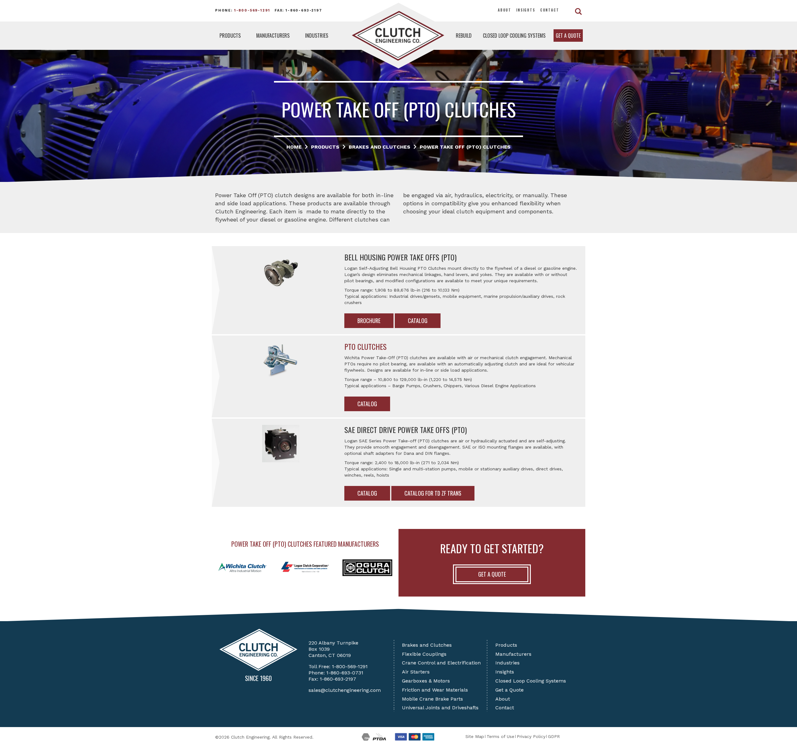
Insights (525, 9)
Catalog (417, 320)
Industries (316, 35)
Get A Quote (492, 574)
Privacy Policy (531, 736)
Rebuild (464, 35)
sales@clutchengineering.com (345, 690)
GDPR (554, 736)
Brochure (368, 320)
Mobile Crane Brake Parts (432, 699)
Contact (549, 9)
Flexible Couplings (424, 654)
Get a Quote (568, 35)
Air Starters (416, 672)
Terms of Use (500, 736)
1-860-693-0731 (344, 673)
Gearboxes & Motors (426, 681)
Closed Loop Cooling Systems (514, 35)
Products (230, 35)
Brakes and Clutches (427, 645)
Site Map (474, 736)
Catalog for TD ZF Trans (432, 493)
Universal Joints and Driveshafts (440, 708)
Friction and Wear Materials (435, 690)
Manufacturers (273, 35)
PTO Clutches (365, 346)
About (504, 9)
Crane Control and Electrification (441, 663)
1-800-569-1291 (252, 10)
